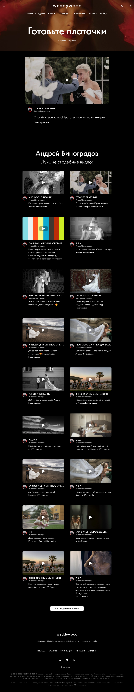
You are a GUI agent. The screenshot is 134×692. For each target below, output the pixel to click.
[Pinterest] (74, 660)
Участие (53, 651)
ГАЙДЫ (103, 14)
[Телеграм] (60, 660)
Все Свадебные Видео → (67, 608)
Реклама (41, 651)
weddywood (67, 634)
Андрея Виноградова (37, 206)
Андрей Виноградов (42, 111)
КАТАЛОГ (53, 14)
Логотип (92, 651)
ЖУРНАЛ (92, 14)
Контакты (80, 651)
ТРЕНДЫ (65, 14)
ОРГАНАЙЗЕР (78, 14)
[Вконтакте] (67, 660)
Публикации (66, 651)
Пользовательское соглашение (79, 674)
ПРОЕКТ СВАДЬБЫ (36, 14)
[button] (130, 6)
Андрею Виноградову (46, 255)
